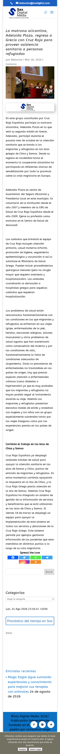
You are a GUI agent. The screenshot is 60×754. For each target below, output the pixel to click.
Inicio (9, 632)
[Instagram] (24, 562)
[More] (35, 562)
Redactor (17, 59)
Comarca (11, 64)
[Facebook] (13, 557)
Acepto (22, 749)
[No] (56, 743)
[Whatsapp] (35, 557)
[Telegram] (47, 557)
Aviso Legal (35, 749)
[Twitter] (24, 557)
